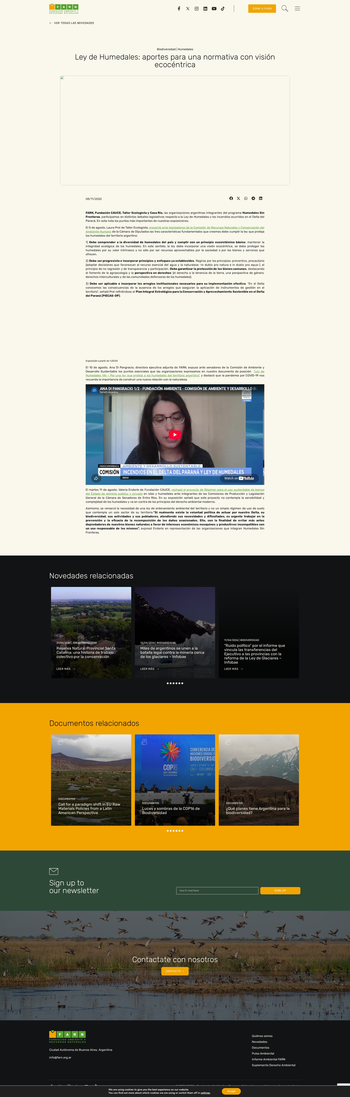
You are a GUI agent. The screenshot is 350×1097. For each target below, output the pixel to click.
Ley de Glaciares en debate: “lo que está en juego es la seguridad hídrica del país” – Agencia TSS (255, 652)
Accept (231, 1091)
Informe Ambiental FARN (268, 1059)
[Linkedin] (205, 8)
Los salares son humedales (250, 812)
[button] (231, 198)
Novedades (259, 1042)
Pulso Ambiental (263, 1053)
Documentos (260, 1047)
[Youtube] (214, 8)
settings (205, 1093)
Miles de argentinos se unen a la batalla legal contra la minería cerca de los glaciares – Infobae (88, 652)
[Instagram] (196, 8)
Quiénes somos (262, 1036)
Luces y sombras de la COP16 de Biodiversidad (87, 810)
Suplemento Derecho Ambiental (273, 1065)
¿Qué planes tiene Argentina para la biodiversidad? (174, 810)
